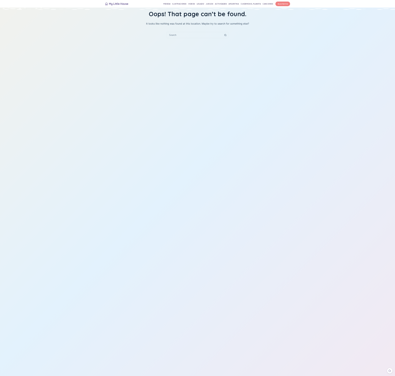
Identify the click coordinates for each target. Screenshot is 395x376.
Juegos (209, 4)
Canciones (268, 4)
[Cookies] (390, 371)
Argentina (234, 4)
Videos (191, 4)
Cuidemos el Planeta (251, 4)
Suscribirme (283, 4)
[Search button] (225, 35)
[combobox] (194, 35)
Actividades (221, 4)
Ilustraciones (179, 4)
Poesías (166, 4)
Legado (200, 4)
